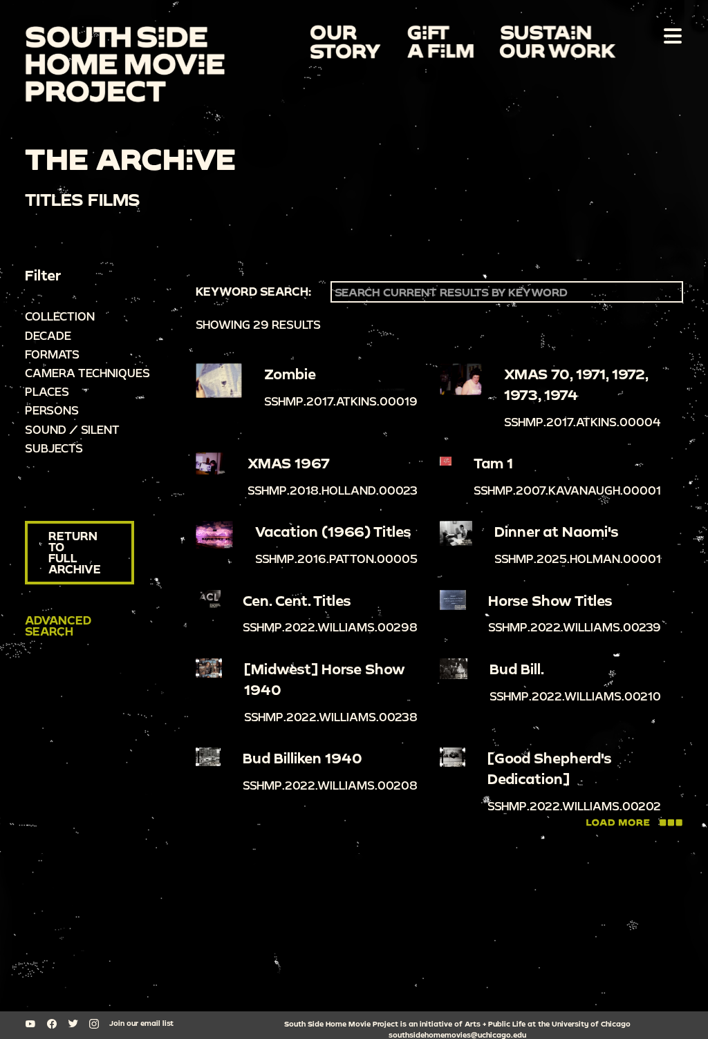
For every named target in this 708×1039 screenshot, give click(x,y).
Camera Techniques (87, 372)
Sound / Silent (72, 429)
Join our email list (141, 1023)
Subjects (54, 448)
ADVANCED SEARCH (58, 625)
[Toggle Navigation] (670, 35)
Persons (52, 410)
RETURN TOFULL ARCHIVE (74, 552)
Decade (48, 335)
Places (47, 391)
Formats (52, 354)
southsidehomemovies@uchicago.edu (457, 1035)
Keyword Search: (253, 291)
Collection (60, 316)
